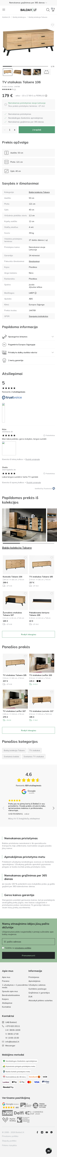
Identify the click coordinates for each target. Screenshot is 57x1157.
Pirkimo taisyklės (9, 1145)
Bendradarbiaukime (11, 995)
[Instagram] (43, 1132)
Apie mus (6, 977)
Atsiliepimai (7, 1003)
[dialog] (27, 104)
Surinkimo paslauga (37, 989)
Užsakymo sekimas (37, 985)
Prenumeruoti (28, 955)
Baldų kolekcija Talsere (38, 17)
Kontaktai (6, 1007)
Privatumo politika (10, 1136)
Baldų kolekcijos (19, 17)
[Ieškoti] (48, 9)
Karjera (5, 999)
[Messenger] (48, 1151)
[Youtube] (48, 1132)
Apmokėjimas (34, 981)
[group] (28, 806)
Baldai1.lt (6, 17)
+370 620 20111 (12, 1026)
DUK (30, 996)
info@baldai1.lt (12, 1041)
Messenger (10, 1045)
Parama (5, 981)
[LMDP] (35, 293)
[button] (28, 2)
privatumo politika (23, 948)
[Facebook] (38, 1132)
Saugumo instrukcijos (38, 316)
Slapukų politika (9, 1141)
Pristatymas (33, 977)
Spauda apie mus (10, 991)
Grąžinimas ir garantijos (39, 992)
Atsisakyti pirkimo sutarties (40, 1000)
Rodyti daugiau (28, 634)
